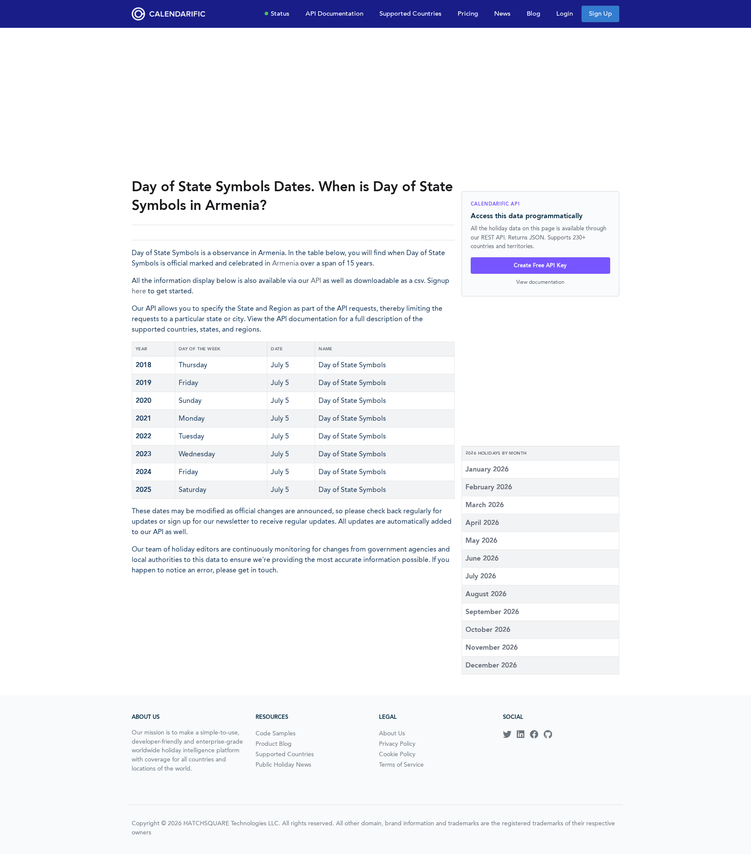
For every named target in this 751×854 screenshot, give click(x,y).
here (139, 291)
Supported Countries (410, 13)
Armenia (285, 263)
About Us (392, 733)
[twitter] (507, 734)
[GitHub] (548, 734)
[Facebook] (534, 734)
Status (280, 13)
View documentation (540, 282)
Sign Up (600, 13)
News (502, 13)
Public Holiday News (283, 764)
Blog (533, 13)
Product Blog (274, 743)
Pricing (468, 13)
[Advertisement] (375, 102)
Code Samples (276, 733)
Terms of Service (401, 764)
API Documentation (334, 13)
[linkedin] (521, 734)
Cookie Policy (397, 754)
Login (564, 13)
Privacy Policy (397, 743)
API (316, 280)
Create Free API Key (540, 265)
